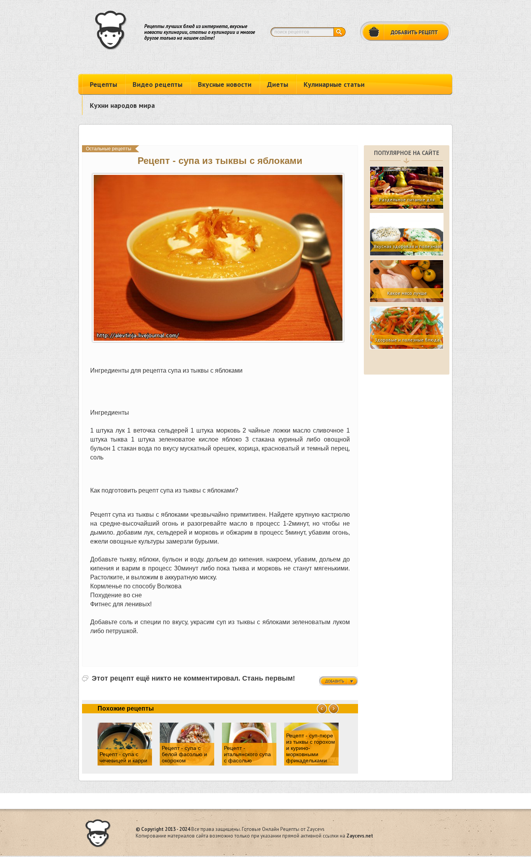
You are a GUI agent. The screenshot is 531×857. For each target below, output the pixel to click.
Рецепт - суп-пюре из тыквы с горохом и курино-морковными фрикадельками (310, 748)
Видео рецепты (157, 84)
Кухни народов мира (122, 105)
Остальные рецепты (108, 148)
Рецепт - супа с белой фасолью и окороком (184, 754)
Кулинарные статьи (334, 84)
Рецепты (103, 84)
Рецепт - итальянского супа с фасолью (247, 754)
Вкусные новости (225, 84)
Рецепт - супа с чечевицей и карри (123, 757)
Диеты (277, 84)
